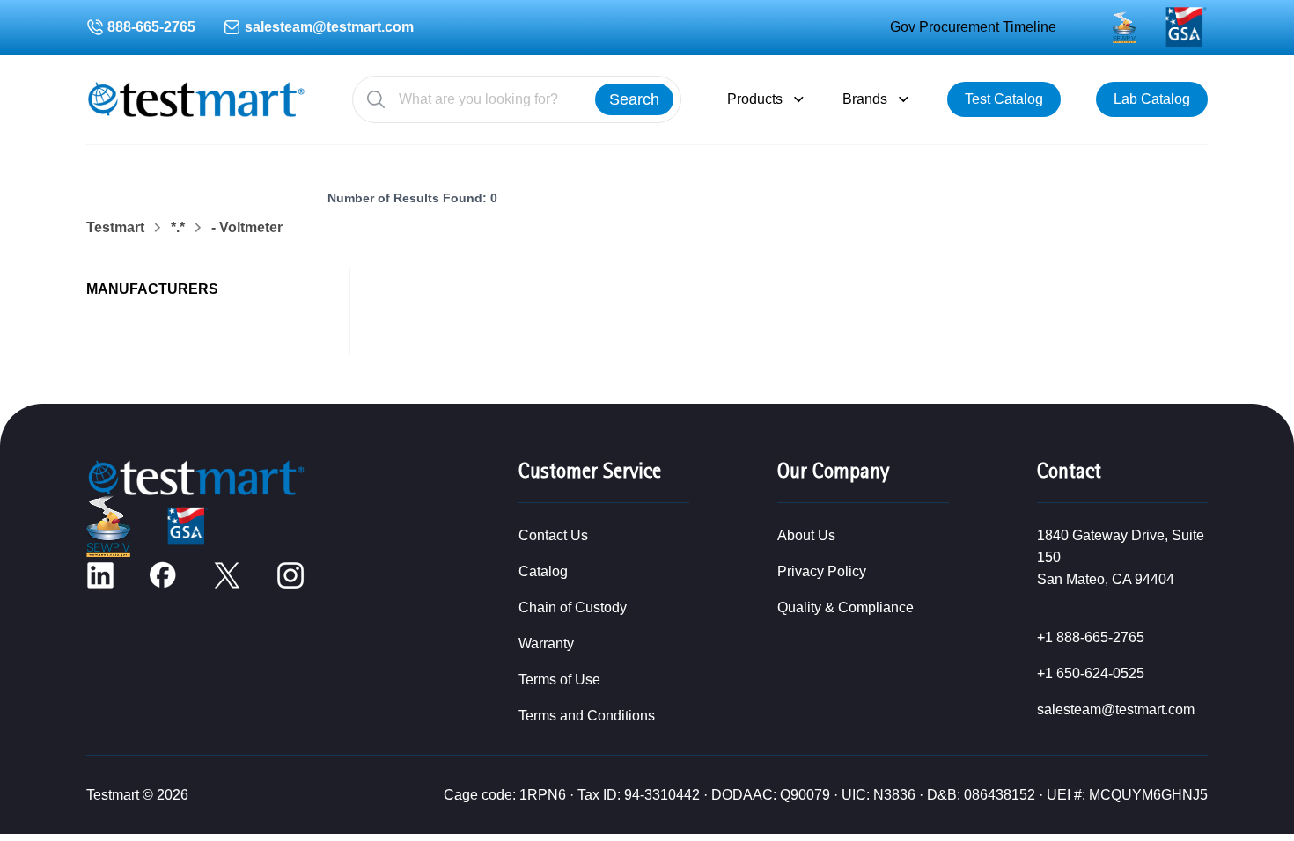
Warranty (546, 643)
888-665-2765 (151, 26)
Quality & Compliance (845, 607)
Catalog (543, 571)
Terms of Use (559, 679)
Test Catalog (1004, 98)
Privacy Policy (821, 571)
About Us (806, 535)
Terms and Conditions (586, 715)
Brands (864, 98)
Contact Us (553, 535)
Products (755, 98)
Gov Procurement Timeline (973, 26)
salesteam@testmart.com (329, 26)
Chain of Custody (572, 607)
